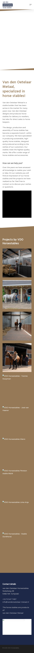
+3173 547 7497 (9, 599)
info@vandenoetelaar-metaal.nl (16, 602)
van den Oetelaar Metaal (13, 613)
